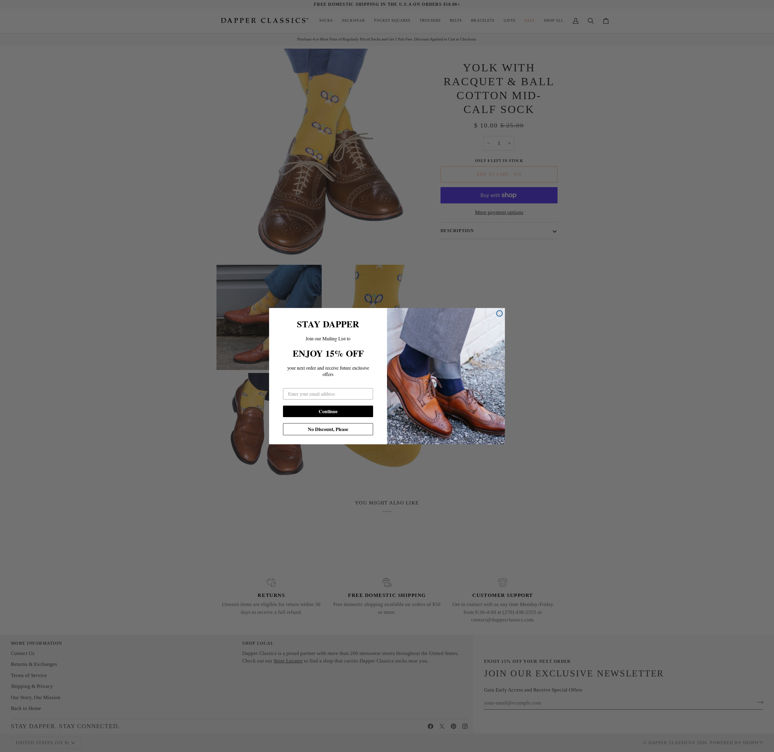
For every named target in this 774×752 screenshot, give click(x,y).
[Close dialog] (499, 313)
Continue (328, 411)
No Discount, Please (328, 429)
